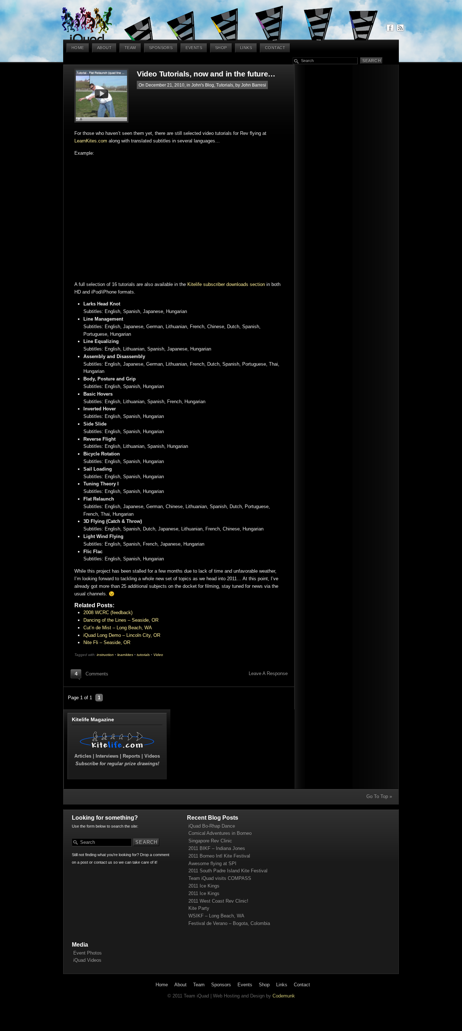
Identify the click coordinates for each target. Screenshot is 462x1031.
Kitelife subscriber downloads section (226, 284)
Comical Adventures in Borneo (220, 833)
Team (130, 47)
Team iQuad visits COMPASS (219, 878)
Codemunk (284, 996)
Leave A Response (268, 673)
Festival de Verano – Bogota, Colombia (229, 923)
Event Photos (87, 953)
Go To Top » (379, 796)
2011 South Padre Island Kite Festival (227, 870)
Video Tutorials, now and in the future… (206, 74)
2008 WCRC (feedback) (107, 612)
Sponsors (161, 47)
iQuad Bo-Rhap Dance (211, 826)
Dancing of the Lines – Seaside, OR (120, 620)
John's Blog (202, 85)
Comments (97, 674)
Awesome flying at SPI (212, 863)
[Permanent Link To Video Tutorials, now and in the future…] (105, 96)
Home (77, 47)
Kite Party (198, 908)
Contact (275, 47)
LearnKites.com (90, 141)
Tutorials (224, 85)
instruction (105, 655)
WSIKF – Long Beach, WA (216, 915)
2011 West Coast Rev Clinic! (218, 901)
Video (158, 655)
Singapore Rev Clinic (210, 840)
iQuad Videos (87, 960)
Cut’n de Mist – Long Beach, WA (117, 627)
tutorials (143, 655)
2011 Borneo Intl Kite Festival (219, 856)
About (104, 47)
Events (194, 47)
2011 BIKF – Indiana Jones (216, 848)
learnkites (125, 655)
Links (246, 47)
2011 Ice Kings (203, 886)
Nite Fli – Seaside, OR (106, 642)
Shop (221, 47)
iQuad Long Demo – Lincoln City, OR (121, 635)
